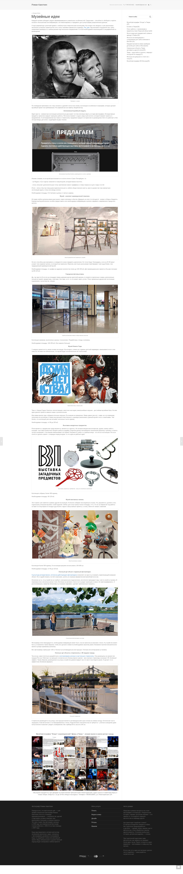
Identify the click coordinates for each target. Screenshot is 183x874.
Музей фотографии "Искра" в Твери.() (138, 23)
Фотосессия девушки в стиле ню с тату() (138, 57)
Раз (85, 27)
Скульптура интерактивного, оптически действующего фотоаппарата (54, 575)
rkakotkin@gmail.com (141, 4)
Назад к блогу (36, 13)
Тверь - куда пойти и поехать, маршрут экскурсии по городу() (139, 53)
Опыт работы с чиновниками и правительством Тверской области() (139, 30)
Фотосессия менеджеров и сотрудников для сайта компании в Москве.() (138, 39)
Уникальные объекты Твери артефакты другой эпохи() (136, 49)
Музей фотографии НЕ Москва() (138, 61)
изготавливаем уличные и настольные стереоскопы (77, 656)
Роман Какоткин (39, 5)
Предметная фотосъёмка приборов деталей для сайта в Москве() (138, 45)
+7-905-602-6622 (129, 4)
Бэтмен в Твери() (133, 26)
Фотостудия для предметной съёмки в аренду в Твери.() (139, 34)
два (88, 27)
